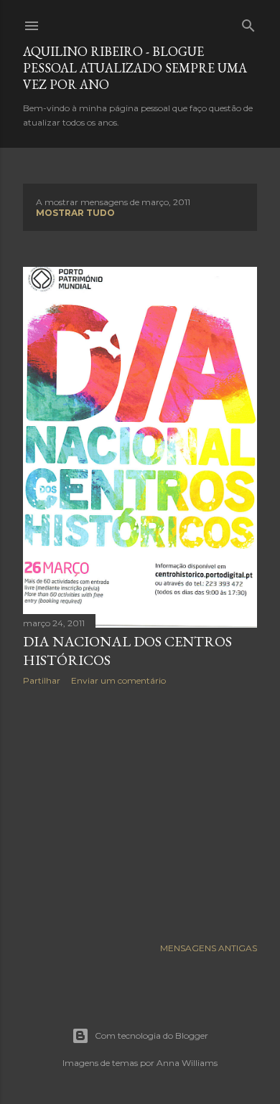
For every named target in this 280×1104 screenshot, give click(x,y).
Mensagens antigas (208, 948)
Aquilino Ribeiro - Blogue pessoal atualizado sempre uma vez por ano (135, 68)
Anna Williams (187, 1062)
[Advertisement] (140, 811)
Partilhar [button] (41, 680)
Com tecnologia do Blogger (151, 1035)
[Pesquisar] (248, 23)
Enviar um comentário (118, 680)
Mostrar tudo (75, 212)
